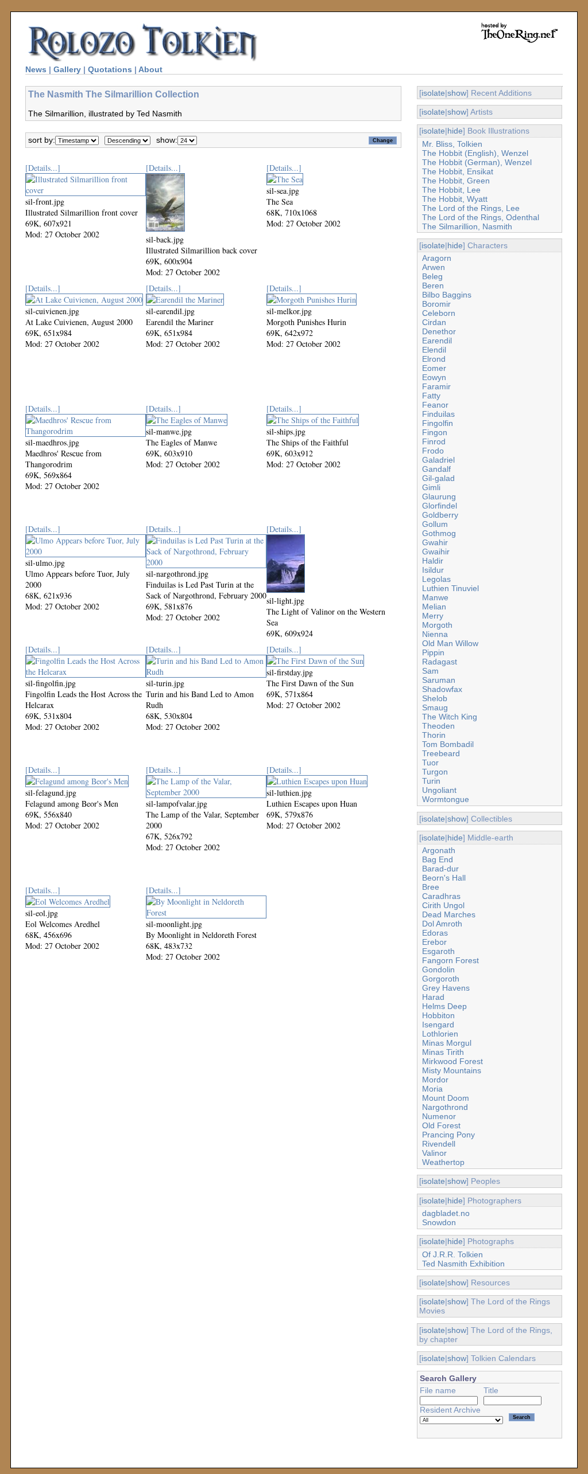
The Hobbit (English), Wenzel (475, 153)
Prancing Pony (448, 1134)
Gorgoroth (440, 978)
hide (455, 130)
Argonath (438, 850)
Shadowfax (442, 689)
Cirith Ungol (443, 905)
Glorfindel (439, 505)
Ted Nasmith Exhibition (463, 1263)
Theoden (438, 725)
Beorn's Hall (444, 877)
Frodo (433, 450)
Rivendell (438, 1143)
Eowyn (434, 377)
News (36, 69)
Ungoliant (439, 790)
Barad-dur (440, 868)
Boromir (436, 303)
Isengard (438, 1024)
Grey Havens (446, 987)
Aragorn (436, 258)
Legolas (436, 579)
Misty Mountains (451, 1070)
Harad (433, 997)
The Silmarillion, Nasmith (467, 226)
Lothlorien (440, 1033)
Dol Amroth (442, 923)
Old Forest (441, 1125)
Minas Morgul (446, 1042)
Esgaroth (438, 951)
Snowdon (439, 1222)
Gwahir (435, 542)
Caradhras (441, 896)
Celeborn (438, 313)
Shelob (434, 698)
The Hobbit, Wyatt (455, 199)
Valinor (434, 1153)
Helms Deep (444, 1006)
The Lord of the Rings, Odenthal (480, 217)
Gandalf (436, 469)
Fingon (434, 432)
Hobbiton (438, 1015)
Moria (432, 1088)
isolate (433, 92)
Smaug (435, 707)
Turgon (435, 771)
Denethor (439, 331)
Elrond (434, 358)
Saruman (438, 680)
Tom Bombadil (448, 744)
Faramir (436, 386)
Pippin (433, 652)
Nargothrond (445, 1107)
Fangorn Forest (450, 960)
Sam (430, 670)
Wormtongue (445, 799)
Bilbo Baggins (446, 294)
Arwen (433, 267)
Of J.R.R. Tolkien (452, 1254)
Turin (431, 780)
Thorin (434, 735)
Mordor (435, 1079)
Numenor (439, 1116)
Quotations (110, 69)
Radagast (439, 661)
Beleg (432, 276)
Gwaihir (436, 551)
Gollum (435, 524)
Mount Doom (445, 1097)
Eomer (434, 368)
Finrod (434, 441)
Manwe (435, 597)
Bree (430, 887)
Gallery (67, 69)
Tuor (430, 762)
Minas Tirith (443, 1052)
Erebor (434, 942)
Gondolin (438, 969)
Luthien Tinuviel (450, 588)
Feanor (435, 404)
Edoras (435, 932)
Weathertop (443, 1162)
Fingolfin (437, 423)
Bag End (437, 859)
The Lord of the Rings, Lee (471, 208)
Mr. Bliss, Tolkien (452, 143)
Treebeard (441, 753)
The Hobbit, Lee (451, 189)
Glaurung (439, 496)
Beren (433, 285)
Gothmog (439, 533)
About (150, 69)
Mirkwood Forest (452, 1061)
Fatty (431, 395)
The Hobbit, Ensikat (457, 171)
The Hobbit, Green (456, 180)
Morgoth (437, 625)
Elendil (434, 349)
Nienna (435, 634)
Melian (434, 606)
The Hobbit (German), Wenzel (477, 162)
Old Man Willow (450, 643)
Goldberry (440, 514)
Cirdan (434, 322)
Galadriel (438, 459)
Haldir (432, 560)
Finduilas (438, 414)
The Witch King (449, 716)
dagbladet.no (446, 1213)
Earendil (437, 340)
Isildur (433, 569)
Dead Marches (448, 914)
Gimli (431, 487)
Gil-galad (438, 478)
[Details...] (42, 167)
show (456, 92)
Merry (432, 615)
